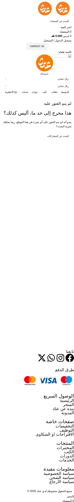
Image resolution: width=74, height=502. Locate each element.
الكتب (69, 451)
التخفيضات (65, 426)
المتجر (68, 404)
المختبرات (65, 447)
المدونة (67, 412)
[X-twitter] (42, 358)
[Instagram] (60, 358)
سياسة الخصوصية (59, 473)
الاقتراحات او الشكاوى (55, 434)
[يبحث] (6, 23)
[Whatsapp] (51, 358)
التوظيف (67, 430)
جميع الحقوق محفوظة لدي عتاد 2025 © (49, 491)
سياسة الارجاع (61, 481)
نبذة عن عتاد (63, 408)
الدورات (67, 456)
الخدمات (66, 460)
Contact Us (37, 46)
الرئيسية (67, 400)
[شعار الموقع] (62, 8)
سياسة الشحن (61, 477)
